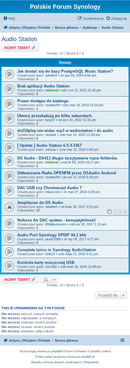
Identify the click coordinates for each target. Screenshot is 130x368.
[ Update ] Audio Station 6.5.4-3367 (49, 145)
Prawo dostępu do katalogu (43, 101)
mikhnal (51, 90)
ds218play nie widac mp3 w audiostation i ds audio (65, 130)
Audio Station (19, 39)
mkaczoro (52, 192)
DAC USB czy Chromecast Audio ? (49, 188)
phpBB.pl (88, 356)
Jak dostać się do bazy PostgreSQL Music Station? (65, 71)
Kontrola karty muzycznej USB (45, 262)
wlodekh (51, 75)
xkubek (50, 134)
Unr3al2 (51, 266)
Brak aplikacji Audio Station (43, 86)
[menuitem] (9, 18)
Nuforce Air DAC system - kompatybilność (56, 220)
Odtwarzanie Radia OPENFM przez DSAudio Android (66, 173)
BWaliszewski (55, 224)
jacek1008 (52, 239)
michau (50, 149)
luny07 (50, 120)
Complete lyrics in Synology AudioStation (56, 250)
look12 (50, 254)
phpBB (56, 351)
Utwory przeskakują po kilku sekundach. (55, 115)
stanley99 (52, 105)
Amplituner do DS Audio (40, 202)
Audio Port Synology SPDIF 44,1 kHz (51, 235)
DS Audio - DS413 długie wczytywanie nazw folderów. (67, 158)
